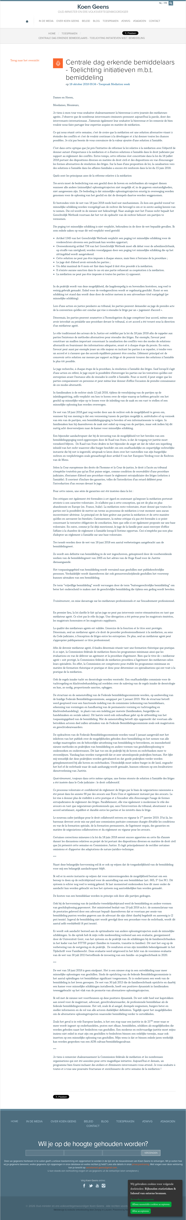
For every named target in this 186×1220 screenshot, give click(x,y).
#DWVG (125, 21)
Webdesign (59, 1209)
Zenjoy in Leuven (103, 1209)
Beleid (86, 21)
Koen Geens (93, 8)
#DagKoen (139, 21)
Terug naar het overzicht (24, 60)
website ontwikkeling (78, 1209)
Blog (96, 21)
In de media (46, 21)
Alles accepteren (140, 1211)
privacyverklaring (140, 1164)
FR (165, 3)
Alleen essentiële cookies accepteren (151, 1204)
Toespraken (110, 21)
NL (160, 3)
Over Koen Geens (67, 21)
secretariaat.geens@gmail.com (101, 1167)
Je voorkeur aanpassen (142, 1199)
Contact (154, 21)
